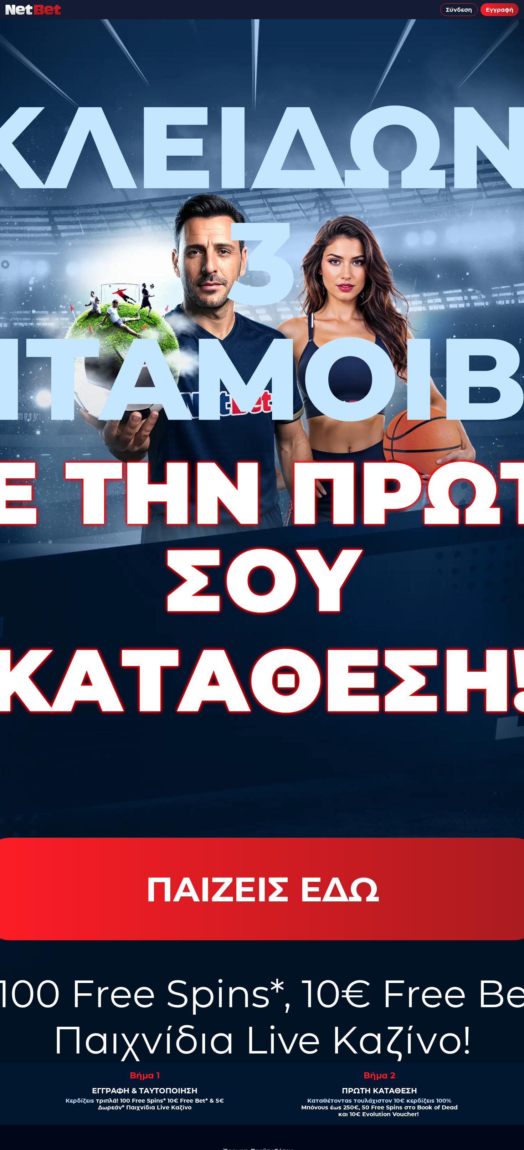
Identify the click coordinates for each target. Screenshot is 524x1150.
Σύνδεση (459, 9)
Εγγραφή (499, 9)
